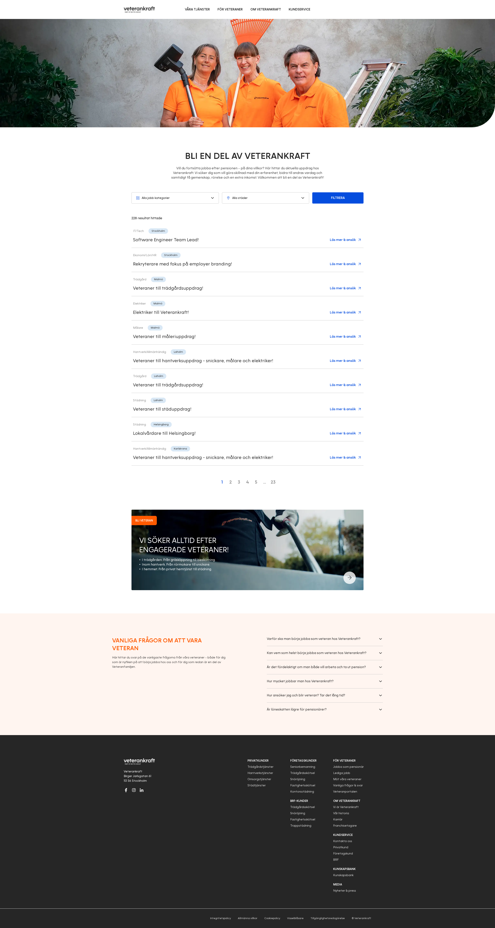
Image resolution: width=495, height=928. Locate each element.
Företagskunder (303, 760)
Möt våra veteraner (347, 779)
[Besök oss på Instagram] (133, 790)
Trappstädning (300, 825)
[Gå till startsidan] (139, 9)
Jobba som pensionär (348, 767)
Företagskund (343, 853)
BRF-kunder (299, 801)
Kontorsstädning (302, 791)
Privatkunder (258, 760)
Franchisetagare (345, 825)
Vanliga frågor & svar (348, 785)
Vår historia (341, 813)
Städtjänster (257, 785)
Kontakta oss (342, 841)
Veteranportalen (345, 791)
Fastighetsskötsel (302, 785)
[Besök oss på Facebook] (126, 790)
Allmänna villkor (247, 918)
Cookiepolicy (272, 918)
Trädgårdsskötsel (302, 773)
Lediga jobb (341, 773)
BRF (336, 859)
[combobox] (175, 198)
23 (273, 482)
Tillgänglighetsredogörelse (328, 918)
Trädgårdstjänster (260, 767)
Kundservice (343, 835)
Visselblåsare (295, 918)
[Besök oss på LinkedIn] (141, 790)
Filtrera (338, 198)
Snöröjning (297, 779)
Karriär (337, 819)
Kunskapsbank (343, 875)
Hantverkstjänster (260, 773)
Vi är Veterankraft (346, 807)
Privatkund (340, 847)
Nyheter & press (344, 890)
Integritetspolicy (220, 918)
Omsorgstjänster (259, 779)
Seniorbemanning (302, 767)
